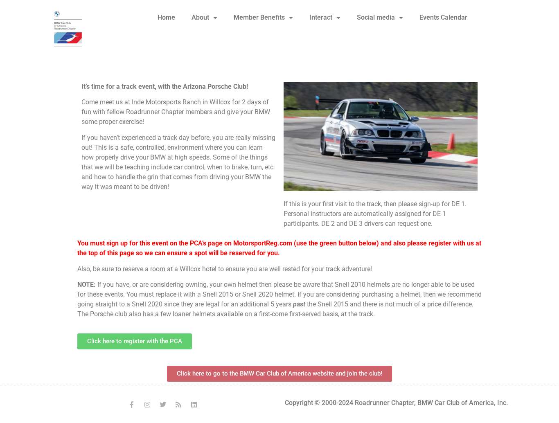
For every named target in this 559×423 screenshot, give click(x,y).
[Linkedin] (194, 404)
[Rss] (178, 404)
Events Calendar (443, 17)
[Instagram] (147, 404)
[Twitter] (163, 404)
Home (166, 17)
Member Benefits (259, 17)
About (200, 17)
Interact (320, 17)
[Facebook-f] (131, 404)
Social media (376, 17)
